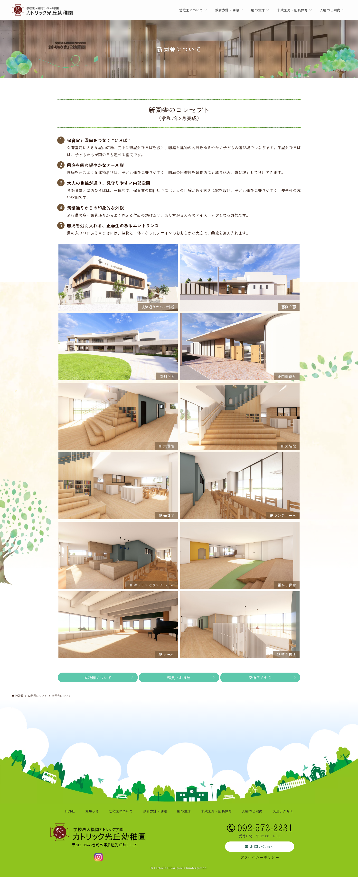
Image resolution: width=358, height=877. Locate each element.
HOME (70, 811)
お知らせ (92, 811)
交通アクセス (260, 677)
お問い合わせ (262, 846)
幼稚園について (98, 677)
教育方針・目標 (155, 811)
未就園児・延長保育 (216, 811)
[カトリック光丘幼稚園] (43, 10)
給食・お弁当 (179, 677)
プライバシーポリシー (259, 857)
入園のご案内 (252, 811)
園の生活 (184, 811)
